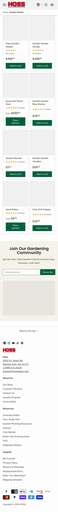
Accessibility (9, 401)
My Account (9, 458)
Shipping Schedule (12, 479)
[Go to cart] (52, 4)
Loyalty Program (11, 397)
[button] (40, 4)
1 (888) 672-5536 (12, 367)
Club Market (9, 432)
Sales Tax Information (14, 475)
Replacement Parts (13, 471)
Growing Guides (11, 415)
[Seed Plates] (15, 194)
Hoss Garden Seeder (12, 45)
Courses (7, 427)
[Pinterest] (22, 342)
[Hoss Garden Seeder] (15, 28)
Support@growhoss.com (16, 371)
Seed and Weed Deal (14, 102)
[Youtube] (13, 342)
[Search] (46, 4)
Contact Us (8, 393)
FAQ (5, 440)
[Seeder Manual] (15, 142)
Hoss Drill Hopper (42, 209)
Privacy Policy (10, 462)
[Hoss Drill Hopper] (42, 194)
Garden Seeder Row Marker (40, 102)
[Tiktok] (17, 342)
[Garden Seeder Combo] (42, 28)
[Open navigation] (4, 5)
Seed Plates (12, 209)
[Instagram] (9, 342)
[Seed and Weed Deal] (15, 85)
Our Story (8, 384)
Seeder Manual (14, 158)
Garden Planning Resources (17, 423)
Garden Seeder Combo (40, 45)
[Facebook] (5, 342)
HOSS (23, 504)
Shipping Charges (12, 445)
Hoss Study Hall (11, 419)
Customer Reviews (13, 388)
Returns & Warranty (13, 467)
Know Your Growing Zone (16, 436)
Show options (12, 122)
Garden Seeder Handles (40, 160)
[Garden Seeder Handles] (42, 142)
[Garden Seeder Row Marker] (42, 85)
